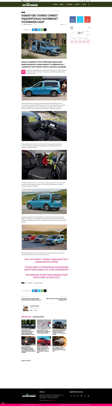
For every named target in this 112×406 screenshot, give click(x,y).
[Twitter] (87, 1)
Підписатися (87, 16)
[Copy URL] (45, 29)
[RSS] (83, 1)
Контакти (89, 404)
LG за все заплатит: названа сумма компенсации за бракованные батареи (31, 299)
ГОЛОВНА (55, 4)
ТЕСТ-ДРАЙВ (69, 4)
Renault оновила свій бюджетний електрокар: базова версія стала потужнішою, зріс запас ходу (43, 349)
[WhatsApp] (42, 29)
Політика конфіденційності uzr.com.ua (65, 404)
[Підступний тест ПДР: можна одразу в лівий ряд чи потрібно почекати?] (44, 324)
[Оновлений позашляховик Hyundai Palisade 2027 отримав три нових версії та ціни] (59, 324)
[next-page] (24, 355)
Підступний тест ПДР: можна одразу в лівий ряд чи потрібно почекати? (43, 332)
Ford (26, 282)
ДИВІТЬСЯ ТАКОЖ (26, 317)
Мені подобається (73, 17)
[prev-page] (22, 355)
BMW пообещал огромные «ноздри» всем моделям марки (56, 299)
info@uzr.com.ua (51, 400)
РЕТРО (83, 4)
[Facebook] (79, 1)
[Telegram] (85, 1)
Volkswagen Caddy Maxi (38, 282)
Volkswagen (30, 282)
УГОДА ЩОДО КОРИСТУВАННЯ (80, 404)
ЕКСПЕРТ (77, 4)
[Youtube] (90, 1)
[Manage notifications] (3, 403)
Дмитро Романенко (28, 24)
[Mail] (81, 1)
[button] (89, 4)
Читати (80, 16)
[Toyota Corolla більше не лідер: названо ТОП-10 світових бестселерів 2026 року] (59, 341)
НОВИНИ (61, 4)
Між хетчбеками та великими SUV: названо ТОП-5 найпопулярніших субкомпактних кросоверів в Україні (28, 349)
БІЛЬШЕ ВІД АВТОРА (38, 317)
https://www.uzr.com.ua (34, 307)
